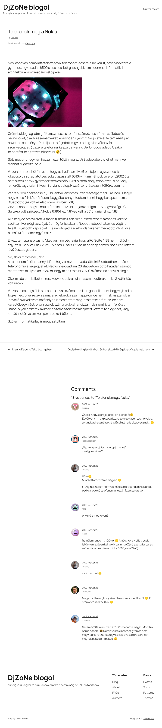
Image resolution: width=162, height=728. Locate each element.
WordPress (148, 718)
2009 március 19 (90, 616)
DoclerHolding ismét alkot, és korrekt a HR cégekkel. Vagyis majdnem (109, 349)
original (85, 407)
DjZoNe (14, 37)
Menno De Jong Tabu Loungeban (32, 349)
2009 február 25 (90, 404)
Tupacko (86, 591)
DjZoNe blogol (26, 7)
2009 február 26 (90, 465)
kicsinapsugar (89, 440)
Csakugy (30, 43)
